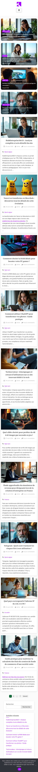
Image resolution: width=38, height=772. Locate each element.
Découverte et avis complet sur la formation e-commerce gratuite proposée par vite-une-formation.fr (18, 35)
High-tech (5, 80)
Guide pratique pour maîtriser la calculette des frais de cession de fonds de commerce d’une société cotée (19, 662)
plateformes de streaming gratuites (13, 221)
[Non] (36, 765)
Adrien (18, 146)
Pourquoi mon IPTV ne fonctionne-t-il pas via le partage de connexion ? (19, 84)
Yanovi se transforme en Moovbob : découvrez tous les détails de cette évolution (19, 201)
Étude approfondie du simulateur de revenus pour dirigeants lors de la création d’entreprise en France (19, 488)
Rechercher (10, 704)
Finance (5, 55)
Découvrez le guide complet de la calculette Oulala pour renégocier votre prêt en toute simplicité (18, 60)
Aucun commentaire (29, 147)
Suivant (25, 696)
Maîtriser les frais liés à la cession (13, 677)
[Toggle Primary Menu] (19, 10)
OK (19, 769)
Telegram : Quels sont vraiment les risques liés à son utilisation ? (17, 109)
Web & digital (6, 31)
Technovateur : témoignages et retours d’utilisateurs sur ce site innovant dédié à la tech (19, 375)
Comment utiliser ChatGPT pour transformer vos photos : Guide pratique (19, 317)
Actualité (7, 612)
